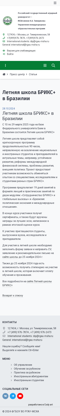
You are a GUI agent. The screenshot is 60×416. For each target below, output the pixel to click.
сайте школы (10, 256)
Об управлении (23, 364)
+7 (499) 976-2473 (41, 332)
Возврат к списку (12, 295)
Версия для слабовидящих (21, 50)
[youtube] (20, 396)
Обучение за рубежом (27, 368)
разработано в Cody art (40, 404)
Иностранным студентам (29, 380)
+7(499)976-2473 (35, 38)
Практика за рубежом (27, 372)
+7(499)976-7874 (16, 38)
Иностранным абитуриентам (31, 376)
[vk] (5, 396)
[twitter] (13, 396)
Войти (10, 54)
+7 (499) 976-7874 (18, 332)
